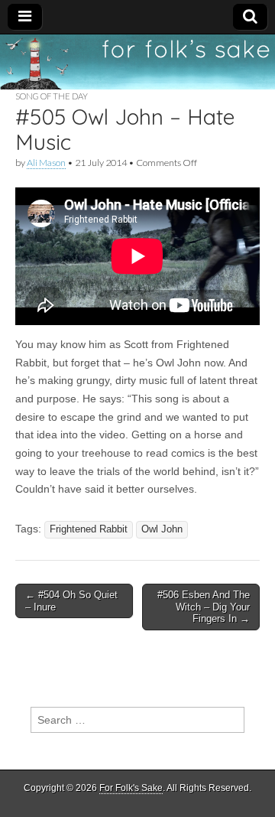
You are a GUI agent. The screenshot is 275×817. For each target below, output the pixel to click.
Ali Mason (46, 162)
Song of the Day (51, 96)
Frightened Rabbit (89, 529)
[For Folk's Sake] (137, 62)
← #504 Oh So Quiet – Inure (71, 601)
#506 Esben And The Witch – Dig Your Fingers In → (203, 606)
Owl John (162, 529)
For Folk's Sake (131, 788)
